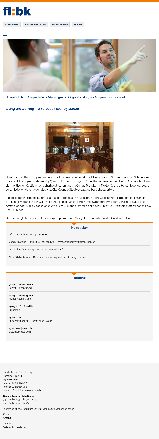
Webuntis (12, 24)
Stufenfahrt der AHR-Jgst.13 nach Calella (30, 319)
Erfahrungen (55, 97)
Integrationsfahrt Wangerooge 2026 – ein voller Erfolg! (38, 249)
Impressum (9, 423)
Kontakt (7, 414)
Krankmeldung (35, 24)
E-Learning (60, 24)
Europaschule (35, 97)
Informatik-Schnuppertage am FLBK (28, 234)
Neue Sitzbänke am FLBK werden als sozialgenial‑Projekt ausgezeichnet (48, 257)
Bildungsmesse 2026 (21, 330)
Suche (78, 24)
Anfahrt (7, 417)
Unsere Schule (14, 97)
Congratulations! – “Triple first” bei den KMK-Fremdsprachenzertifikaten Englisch (52, 241)
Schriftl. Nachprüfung (21, 286)
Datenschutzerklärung (15, 427)
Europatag (21, 308)
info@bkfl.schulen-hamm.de (26, 390)
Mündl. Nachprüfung (21, 297)
